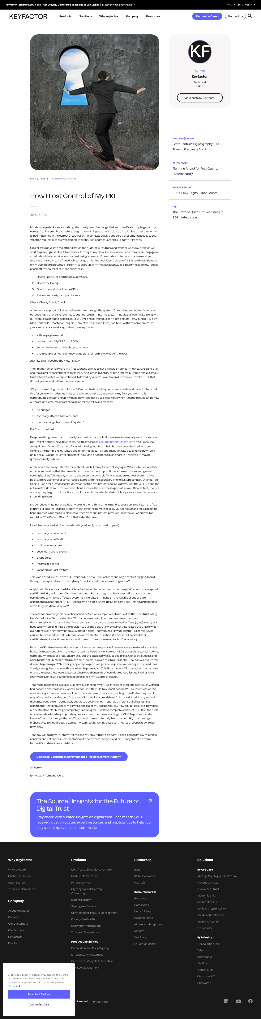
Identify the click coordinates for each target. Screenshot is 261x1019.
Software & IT (206, 983)
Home (33, 179)
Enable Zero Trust (208, 889)
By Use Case (205, 869)
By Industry (204, 937)
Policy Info (14, 986)
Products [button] (65, 16)
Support (238, 4)
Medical (202, 963)
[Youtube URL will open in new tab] (238, 1001)
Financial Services (208, 944)
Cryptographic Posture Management (94, 912)
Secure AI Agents (208, 921)
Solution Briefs (143, 918)
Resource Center (145, 892)
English (248, 4)
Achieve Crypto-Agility (211, 908)
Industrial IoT (205, 970)
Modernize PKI (206, 895)
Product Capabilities (84, 941)
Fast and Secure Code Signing (90, 948)
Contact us (235, 16)
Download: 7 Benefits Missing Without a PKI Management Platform (78, 757)
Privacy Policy (101, 1001)
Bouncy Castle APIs (83, 919)
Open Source (16, 882)
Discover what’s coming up (116, 4)
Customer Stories (19, 876)
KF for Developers (145, 876)
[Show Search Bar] (249, 16)
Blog (229, 4)
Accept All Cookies (39, 994)
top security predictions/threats (114, 442)
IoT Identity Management (87, 954)
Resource (140, 898)
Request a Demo (207, 16)
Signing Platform (81, 899)
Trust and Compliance (22, 889)
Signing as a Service (83, 906)
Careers (13, 917)
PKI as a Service (81, 882)
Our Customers (18, 923)
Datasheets (141, 905)
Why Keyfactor (17, 869)
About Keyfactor (18, 910)
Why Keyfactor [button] (108, 16)
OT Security (204, 928)
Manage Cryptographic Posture (217, 876)
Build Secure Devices (210, 915)
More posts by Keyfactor (199, 98)
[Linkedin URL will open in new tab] (226, 1001)
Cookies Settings (39, 1004)
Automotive (204, 957)
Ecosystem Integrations (86, 925)
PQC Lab (139, 882)
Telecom (202, 950)
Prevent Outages (207, 882)
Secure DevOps (207, 902)
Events (12, 943)
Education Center (145, 944)
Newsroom (15, 936)
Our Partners (16, 930)
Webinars (140, 937)
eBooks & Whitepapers (148, 924)
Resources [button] (153, 16)
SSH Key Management (85, 967)
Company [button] (132, 16)
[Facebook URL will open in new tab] (250, 1001)
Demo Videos (142, 911)
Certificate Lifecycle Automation (92, 869)
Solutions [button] (85, 16)
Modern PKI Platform (84, 876)
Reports (139, 931)
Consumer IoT (206, 976)
